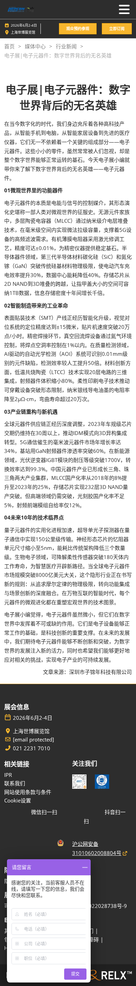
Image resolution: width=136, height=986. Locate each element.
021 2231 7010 (31, 748)
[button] (78, 29)
